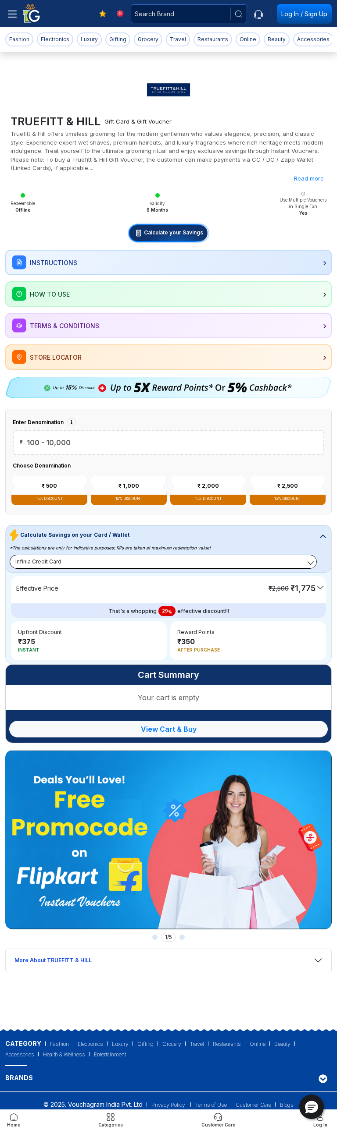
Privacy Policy (168, 1105)
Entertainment (110, 1054)
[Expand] (323, 1078)
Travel (178, 39)
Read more (309, 178)
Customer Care (253, 1105)
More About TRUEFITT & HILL (53, 960)
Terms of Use (211, 1105)
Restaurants (212, 39)
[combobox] (189, 13)
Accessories (313, 39)
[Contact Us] (258, 13)
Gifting (117, 39)
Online (248, 39)
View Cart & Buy (169, 729)
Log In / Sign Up (304, 14)
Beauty (277, 39)
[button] (311, 1107)
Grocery (148, 39)
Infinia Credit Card (38, 561)
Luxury (89, 39)
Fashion (19, 39)
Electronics (55, 39)
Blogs (287, 1105)
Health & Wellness (64, 1054)
